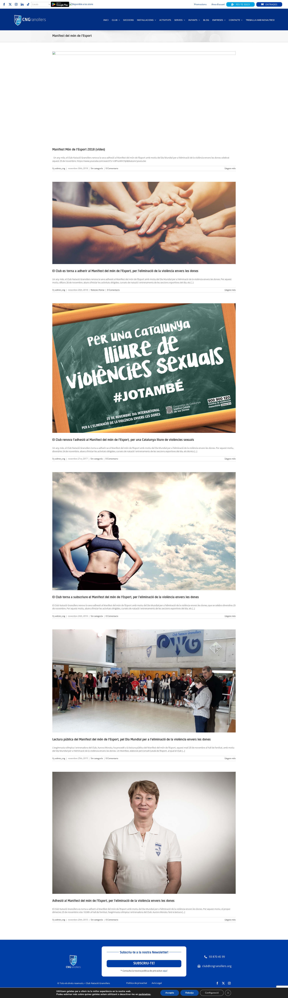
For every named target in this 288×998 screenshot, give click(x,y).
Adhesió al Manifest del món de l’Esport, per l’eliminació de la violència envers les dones (113, 900)
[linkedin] (22, 4)
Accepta (169, 992)
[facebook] (4, 4)
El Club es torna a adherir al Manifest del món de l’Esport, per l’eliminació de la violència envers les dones (125, 271)
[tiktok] (28, 4)
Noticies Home (97, 289)
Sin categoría (97, 168)
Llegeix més (230, 168)
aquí (165, 970)
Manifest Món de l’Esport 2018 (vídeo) (78, 149)
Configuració (212, 992)
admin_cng (60, 168)
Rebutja (189, 992)
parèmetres (144, 994)
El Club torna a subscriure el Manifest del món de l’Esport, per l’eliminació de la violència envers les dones (125, 597)
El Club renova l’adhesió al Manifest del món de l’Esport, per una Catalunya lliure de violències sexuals (123, 439)
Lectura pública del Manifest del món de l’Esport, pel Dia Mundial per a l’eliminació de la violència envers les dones (131, 739)
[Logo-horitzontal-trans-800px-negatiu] (30, 14)
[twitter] (10, 4)
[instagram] (16, 4)
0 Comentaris (112, 168)
